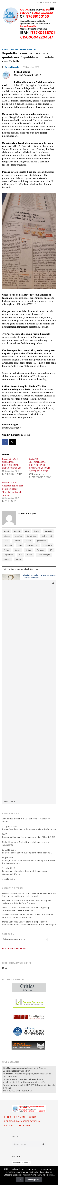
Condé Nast (31, 536)
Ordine (28, 550)
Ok (20, 1179)
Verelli (18, 559)
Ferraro (17, 541)
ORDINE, (15, 50)
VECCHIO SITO (25, 1125)
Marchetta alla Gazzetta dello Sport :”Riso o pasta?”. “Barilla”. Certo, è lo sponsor (12, 489)
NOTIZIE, (6, 50)
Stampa (7, 559)
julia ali (5, 907)
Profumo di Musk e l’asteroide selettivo (21, 837)
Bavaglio (48, 531)
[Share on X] (12, 442)
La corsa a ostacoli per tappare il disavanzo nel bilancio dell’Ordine (25, 872)
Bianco (7, 536)
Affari (6, 531)
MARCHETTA (32, 545)
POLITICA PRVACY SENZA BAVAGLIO (22, 1121)
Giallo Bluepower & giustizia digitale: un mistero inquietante (25, 843)
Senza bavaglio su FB (14, 949)
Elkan (6, 541)
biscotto (18, 536)
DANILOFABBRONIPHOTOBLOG (18, 893)
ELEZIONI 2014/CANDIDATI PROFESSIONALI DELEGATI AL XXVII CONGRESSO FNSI (39, 465)
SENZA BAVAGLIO (28, 50)
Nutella (17, 550)
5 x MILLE (9, 1125)
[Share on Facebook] (5, 442)
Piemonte (40, 550)
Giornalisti (8, 545)
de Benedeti (47, 536)
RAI (51, 550)
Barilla (36, 531)
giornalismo (41, 541)
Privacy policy (33, 1179)
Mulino (6, 550)
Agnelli (17, 531)
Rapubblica (8, 555)
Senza (29, 555)
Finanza (28, 541)
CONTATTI (34, 1117)
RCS (20, 555)
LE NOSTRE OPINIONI (14, 1117)
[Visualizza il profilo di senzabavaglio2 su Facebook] (3, 968)
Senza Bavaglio (12, 67)
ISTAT (20, 545)
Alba (27, 531)
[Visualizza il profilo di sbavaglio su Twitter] (6, 968)
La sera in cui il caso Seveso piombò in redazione (26, 852)
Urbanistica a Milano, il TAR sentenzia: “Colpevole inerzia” (39, 576)
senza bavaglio (44, 555)
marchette (47, 545)
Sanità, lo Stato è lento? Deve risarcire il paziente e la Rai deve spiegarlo (28, 862)
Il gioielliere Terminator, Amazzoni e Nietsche (24, 829)
